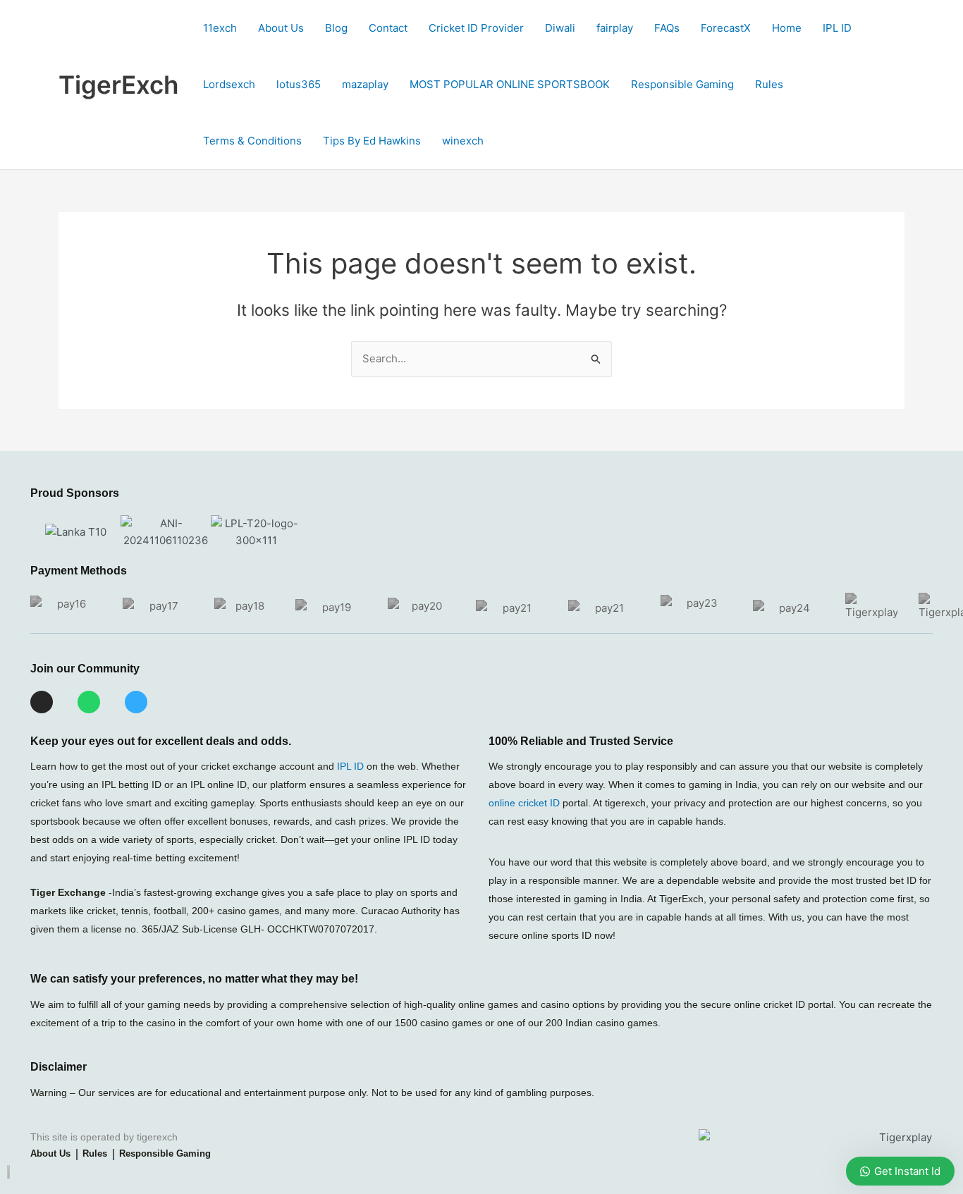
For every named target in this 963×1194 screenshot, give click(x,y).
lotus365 (298, 84)
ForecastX (726, 28)
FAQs (667, 28)
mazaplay (365, 84)
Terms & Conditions (252, 140)
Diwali (560, 28)
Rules (769, 84)
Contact (388, 28)
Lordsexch (229, 84)
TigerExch (118, 84)
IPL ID (837, 28)
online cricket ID (524, 802)
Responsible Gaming (682, 84)
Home (787, 28)
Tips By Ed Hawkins (372, 140)
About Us (281, 28)
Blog (336, 28)
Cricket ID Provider (476, 28)
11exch (220, 28)
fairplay (614, 28)
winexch (463, 140)
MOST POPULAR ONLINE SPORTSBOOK (510, 84)
